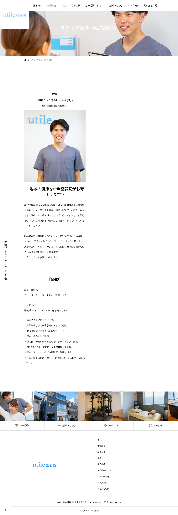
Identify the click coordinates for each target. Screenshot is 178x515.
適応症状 (75, 5)
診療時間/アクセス (95, 5)
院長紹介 (51, 5)
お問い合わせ (116, 5)
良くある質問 (150, 5)
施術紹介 (37, 5)
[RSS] (5, 509)
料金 (64, 5)
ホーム (100, 440)
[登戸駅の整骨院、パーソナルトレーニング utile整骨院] (14, 14)
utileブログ (133, 5)
